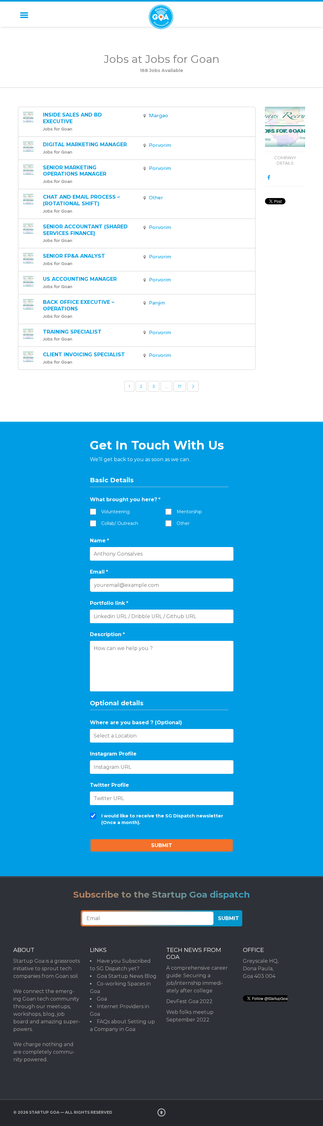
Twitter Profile (109, 785)
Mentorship (189, 512)
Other (156, 198)
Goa (102, 999)
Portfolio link (109, 603)
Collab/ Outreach (119, 523)
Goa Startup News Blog (126, 976)
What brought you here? (125, 500)
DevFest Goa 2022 (189, 1001)
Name (99, 541)
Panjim (157, 303)
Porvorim (160, 145)
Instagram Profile (113, 754)
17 (179, 386)
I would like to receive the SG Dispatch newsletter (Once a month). (162, 819)
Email (99, 572)
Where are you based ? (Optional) (136, 723)
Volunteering (115, 512)
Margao (158, 115)
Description (107, 634)
